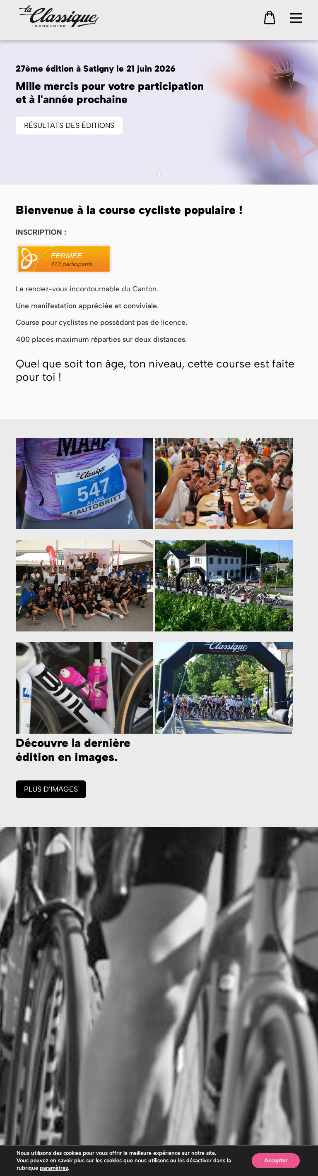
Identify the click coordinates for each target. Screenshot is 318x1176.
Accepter (275, 1160)
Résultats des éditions (69, 125)
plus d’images (51, 789)
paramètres (54, 1168)
